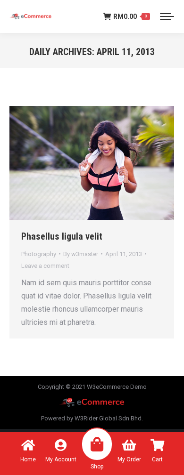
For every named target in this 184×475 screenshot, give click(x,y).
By (80, 254)
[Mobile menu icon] (167, 16)
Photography (38, 254)
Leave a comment (45, 265)
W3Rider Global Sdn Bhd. (109, 418)
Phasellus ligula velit (61, 236)
